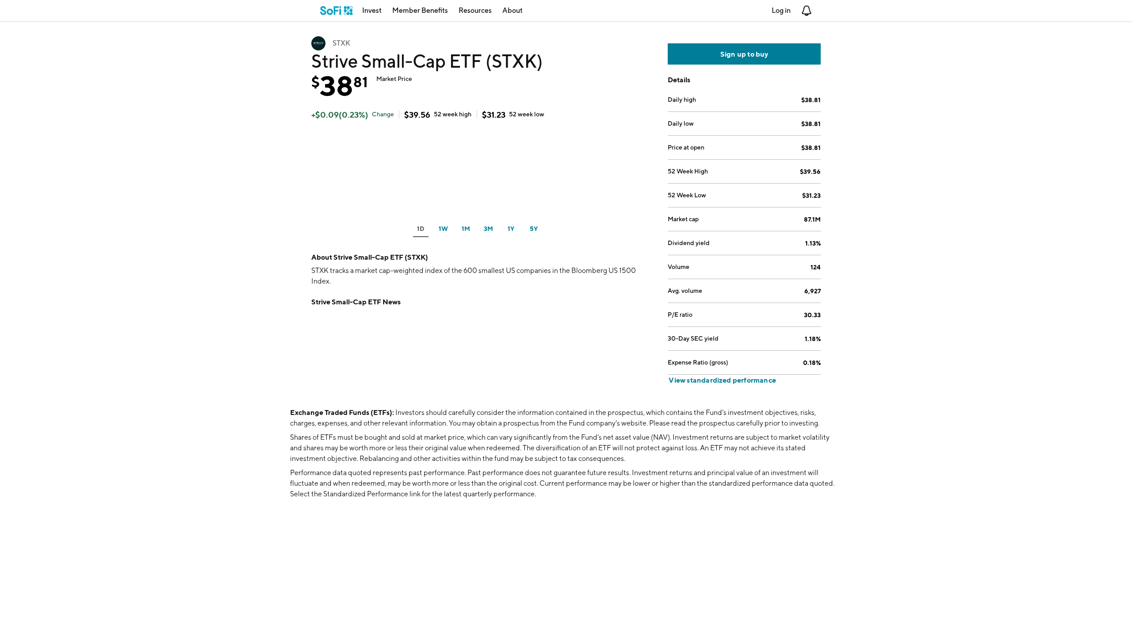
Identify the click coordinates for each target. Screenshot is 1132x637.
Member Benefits (420, 10)
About (512, 10)
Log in (781, 10)
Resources (475, 10)
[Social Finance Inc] (336, 10)
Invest (372, 10)
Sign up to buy (744, 54)
